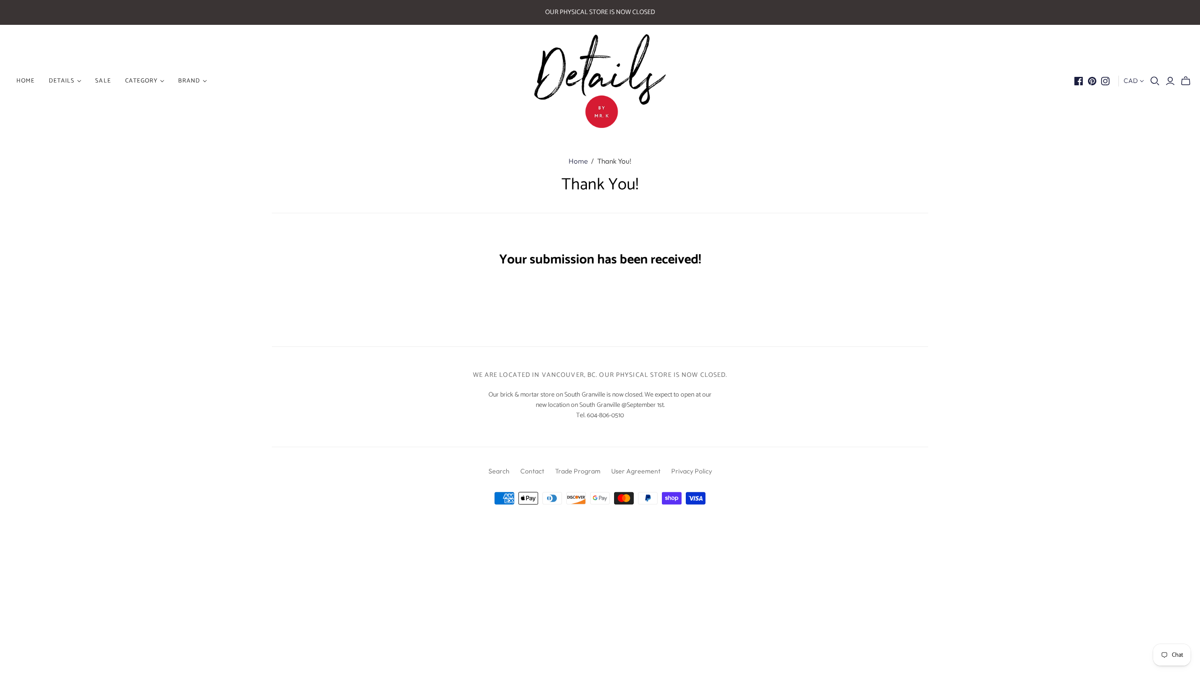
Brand (189, 81)
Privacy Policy (691, 471)
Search (499, 471)
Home (578, 161)
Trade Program (577, 471)
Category (141, 81)
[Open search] (1155, 81)
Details (62, 81)
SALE (103, 81)
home (25, 81)
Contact (532, 471)
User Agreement (635, 471)
